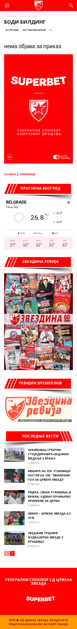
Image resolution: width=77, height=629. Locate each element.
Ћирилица (27, 174)
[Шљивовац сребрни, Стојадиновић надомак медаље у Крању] (14, 455)
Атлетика (12, 29)
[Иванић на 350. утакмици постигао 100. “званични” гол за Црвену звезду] (14, 476)
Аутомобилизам (34, 29)
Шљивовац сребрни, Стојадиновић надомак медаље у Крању (48, 454)
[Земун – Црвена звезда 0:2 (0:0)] (14, 518)
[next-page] (12, 553)
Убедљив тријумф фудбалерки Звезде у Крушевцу (45, 537)
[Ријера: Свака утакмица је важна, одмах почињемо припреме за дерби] (14, 497)
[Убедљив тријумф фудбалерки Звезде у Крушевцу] (14, 538)
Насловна (10, 16)
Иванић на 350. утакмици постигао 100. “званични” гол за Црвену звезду (49, 475)
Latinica (10, 174)
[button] (7, 5)
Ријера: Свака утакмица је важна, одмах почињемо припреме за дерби (49, 496)
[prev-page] (6, 553)
